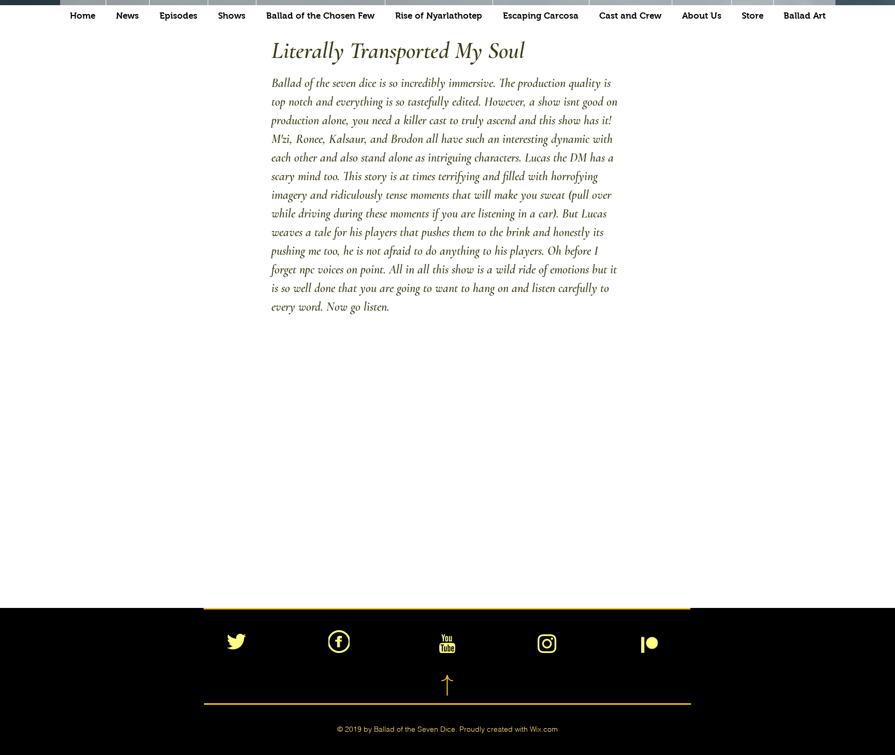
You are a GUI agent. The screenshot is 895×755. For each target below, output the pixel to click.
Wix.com (544, 729)
